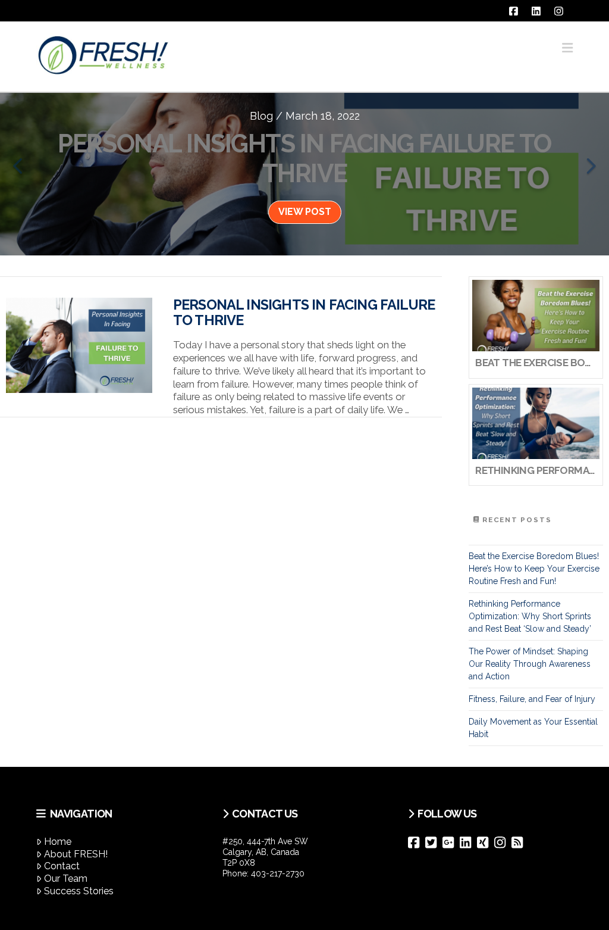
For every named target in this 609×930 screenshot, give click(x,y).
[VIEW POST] (79, 345)
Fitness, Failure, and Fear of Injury (532, 699)
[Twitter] (433, 842)
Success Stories (79, 891)
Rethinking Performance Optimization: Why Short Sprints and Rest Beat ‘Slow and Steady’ (530, 616)
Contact (62, 866)
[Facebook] (416, 842)
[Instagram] (502, 842)
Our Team (65, 878)
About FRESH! (76, 854)
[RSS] (520, 842)
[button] (567, 48)
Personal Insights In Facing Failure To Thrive (304, 313)
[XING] (485, 842)
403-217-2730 (277, 873)
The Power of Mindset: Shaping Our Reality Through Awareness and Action (530, 664)
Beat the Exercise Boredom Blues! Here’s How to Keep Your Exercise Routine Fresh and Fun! (534, 568)
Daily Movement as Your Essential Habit (533, 728)
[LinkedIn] (468, 842)
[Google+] (451, 842)
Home (57, 841)
